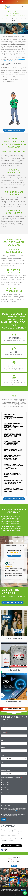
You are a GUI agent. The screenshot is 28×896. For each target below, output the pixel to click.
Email (3, 740)
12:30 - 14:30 (6, 784)
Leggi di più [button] (8, 576)
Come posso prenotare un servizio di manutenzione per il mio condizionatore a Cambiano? (13, 426)
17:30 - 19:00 (6, 789)
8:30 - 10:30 (6, 780)
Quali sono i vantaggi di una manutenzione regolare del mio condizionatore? (13, 457)
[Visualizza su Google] (6, 563)
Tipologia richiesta (6, 770)
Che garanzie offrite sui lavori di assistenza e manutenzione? (13, 482)
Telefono (3, 747)
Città (2, 762)
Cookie (14, 892)
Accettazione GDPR (6, 805)
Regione (3, 755)
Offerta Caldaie (14, 670)
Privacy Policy (19, 810)
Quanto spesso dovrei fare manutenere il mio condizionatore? (13, 435)
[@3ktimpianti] (10, 858)
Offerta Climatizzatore (14, 638)
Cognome (4, 732)
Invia (3, 819)
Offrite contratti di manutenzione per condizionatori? (12, 443)
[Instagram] (5, 849)
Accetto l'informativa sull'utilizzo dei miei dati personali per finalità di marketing (14, 815)
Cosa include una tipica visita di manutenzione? (13, 449)
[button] (22, 6)
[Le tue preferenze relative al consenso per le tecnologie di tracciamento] (1, 672)
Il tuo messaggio (5, 792)
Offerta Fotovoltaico (14, 702)
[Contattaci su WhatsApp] (25, 893)
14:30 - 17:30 (6, 787)
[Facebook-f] (2, 849)
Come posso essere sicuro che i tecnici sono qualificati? (13, 490)
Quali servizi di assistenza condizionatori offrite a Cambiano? (13, 417)
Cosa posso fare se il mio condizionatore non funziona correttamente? (13, 466)
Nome (3, 725)
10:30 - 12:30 (6, 782)
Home (3, 19)
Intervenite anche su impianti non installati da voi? (13, 474)
